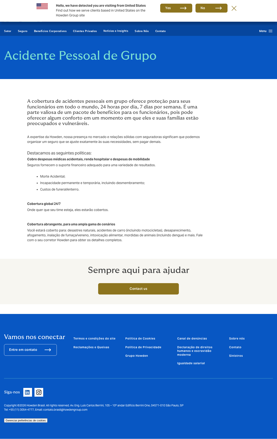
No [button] (203, 8)
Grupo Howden (136, 356)
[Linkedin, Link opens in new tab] (27, 392)
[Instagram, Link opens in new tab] (38, 392)
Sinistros (236, 356)
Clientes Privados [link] (85, 31)
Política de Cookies (140, 338)
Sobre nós (237, 338)
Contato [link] (160, 31)
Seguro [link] (23, 31)
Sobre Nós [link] (142, 31)
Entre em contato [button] (23, 350)
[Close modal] (234, 8)
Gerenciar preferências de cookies (26, 420)
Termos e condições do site (94, 338)
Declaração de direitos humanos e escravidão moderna (195, 351)
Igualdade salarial (191, 363)
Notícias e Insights (115, 31)
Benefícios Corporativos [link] (50, 31)
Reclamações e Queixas (91, 347)
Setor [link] (7, 31)
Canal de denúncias (192, 338)
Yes (168, 8)
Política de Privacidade (143, 347)
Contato (235, 347)
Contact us (138, 289)
